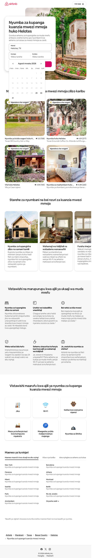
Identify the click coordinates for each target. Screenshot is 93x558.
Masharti (49, 556)
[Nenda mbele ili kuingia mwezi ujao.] (41, 63)
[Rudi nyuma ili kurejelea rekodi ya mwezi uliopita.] (13, 63)
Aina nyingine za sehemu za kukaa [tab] (72, 457)
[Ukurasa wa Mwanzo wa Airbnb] (11, 4)
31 (13, 98)
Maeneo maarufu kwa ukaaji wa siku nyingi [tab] (22, 457)
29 (36, 93)
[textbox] (19, 56)
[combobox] (30, 48)
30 (41, 93)
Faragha (41, 556)
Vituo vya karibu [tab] (48, 457)
